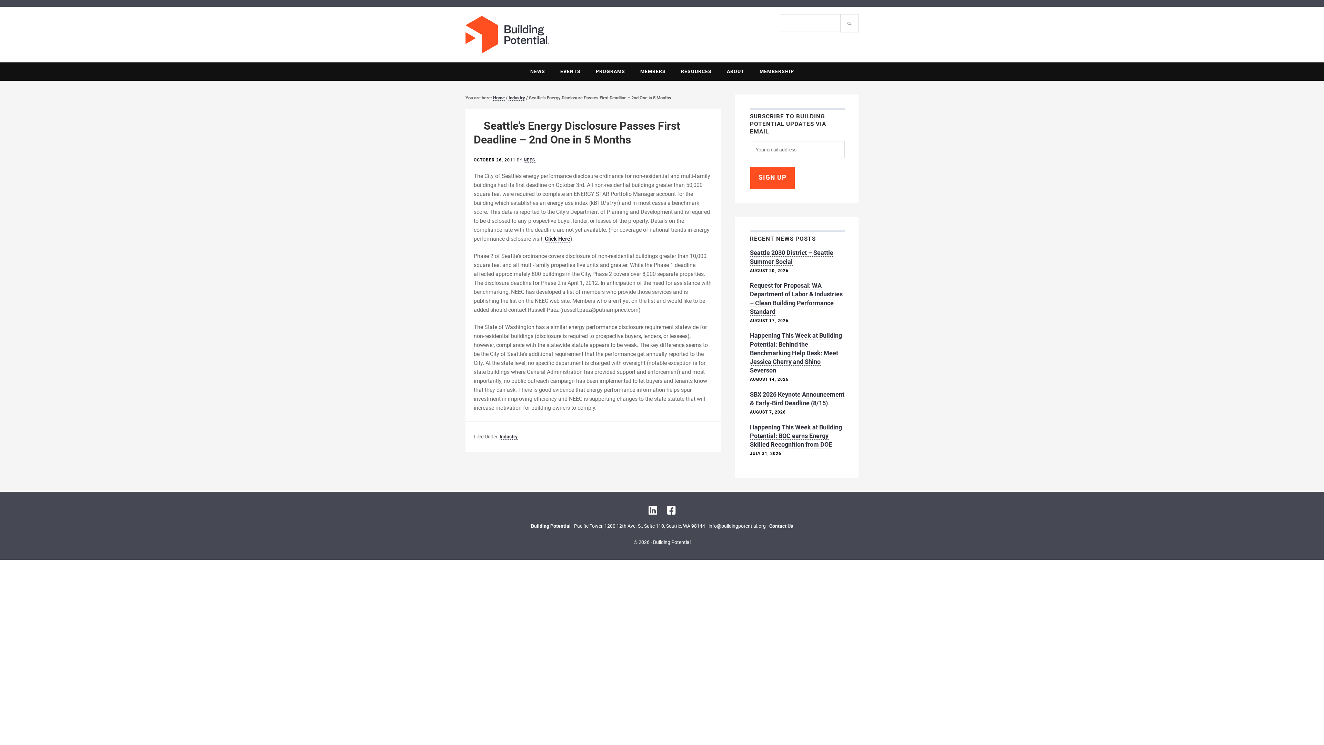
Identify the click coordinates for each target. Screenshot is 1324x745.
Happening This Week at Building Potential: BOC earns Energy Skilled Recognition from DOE (796, 436)
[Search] (849, 23)
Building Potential (563, 34)
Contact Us (781, 526)
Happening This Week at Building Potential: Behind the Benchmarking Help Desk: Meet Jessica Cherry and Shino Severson (796, 353)
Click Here (557, 239)
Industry (509, 436)
